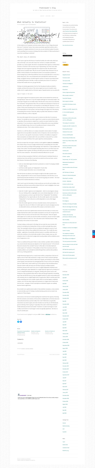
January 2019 (65, 336)
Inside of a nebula (66, 230)
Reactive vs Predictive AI (50, 331)
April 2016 (64, 413)
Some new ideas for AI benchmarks (70, 190)
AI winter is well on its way (68, 184)
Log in (64, 441)
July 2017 (64, 377)
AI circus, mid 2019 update (68, 134)
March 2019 (65, 330)
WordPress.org (66, 450)
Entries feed (65, 444)
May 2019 (64, 324)
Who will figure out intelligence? (69, 238)
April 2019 (64, 327)
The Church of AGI (66, 80)
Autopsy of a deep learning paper (69, 175)
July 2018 (64, 351)
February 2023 (65, 286)
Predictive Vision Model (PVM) (71, 31)
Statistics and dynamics (35, 331)
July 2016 (64, 407)
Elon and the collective (67, 153)
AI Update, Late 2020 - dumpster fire (70, 109)
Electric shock (65, 198)
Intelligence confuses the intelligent (70, 227)
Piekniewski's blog (47, 8)
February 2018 (65, 363)
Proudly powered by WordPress (24, 458)
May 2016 (64, 410)
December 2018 (66, 339)
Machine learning (29, 348)
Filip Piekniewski (32, 24)
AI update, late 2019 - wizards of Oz (70, 126)
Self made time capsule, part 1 (69, 252)
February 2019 (65, 333)
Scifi (63, 429)
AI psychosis (65, 89)
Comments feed (66, 447)
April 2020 (64, 310)
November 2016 (66, 398)
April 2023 (64, 283)
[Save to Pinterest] (93, 236)
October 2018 (65, 342)
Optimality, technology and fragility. (70, 203)
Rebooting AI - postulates (68, 178)
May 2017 (64, 380)
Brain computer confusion (68, 101)
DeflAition (65, 115)
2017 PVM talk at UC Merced (68, 172)
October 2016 (65, 401)
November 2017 (66, 369)
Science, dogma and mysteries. (54, 354)
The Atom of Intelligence (68, 83)
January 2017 (65, 392)
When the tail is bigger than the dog (70, 206)
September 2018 (66, 345)
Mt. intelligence (66, 201)
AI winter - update (66, 156)
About (53, 15)
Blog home (48, 15)
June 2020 (65, 307)
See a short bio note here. (68, 45)
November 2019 (66, 316)
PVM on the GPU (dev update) (69, 255)
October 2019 (65, 319)
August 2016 (65, 404)
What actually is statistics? (68, 95)
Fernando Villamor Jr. (30, 460)
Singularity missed (66, 74)
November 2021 (66, 298)
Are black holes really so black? (69, 187)
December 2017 (66, 366)
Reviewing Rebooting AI (67, 129)
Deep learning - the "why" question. (70, 159)
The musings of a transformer (69, 123)
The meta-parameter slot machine (69, 241)
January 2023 (65, 289)
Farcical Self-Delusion (20, 354)
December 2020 (66, 304)
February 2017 (65, 389)
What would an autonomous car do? (70, 258)
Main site (42, 15)
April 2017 (64, 383)
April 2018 (64, 360)
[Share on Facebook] (93, 231)
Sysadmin (64, 431)
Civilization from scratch (67, 131)
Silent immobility (66, 219)
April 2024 (64, 277)
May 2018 (64, 357)
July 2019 (64, 321)
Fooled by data (66, 150)
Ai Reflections (65, 86)
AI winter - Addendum (67, 181)
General (23, 348)
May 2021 (64, 301)
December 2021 (66, 295)
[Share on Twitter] (93, 234)
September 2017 (66, 374)
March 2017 (65, 386)
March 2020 (65, 313)
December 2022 (66, 292)
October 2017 (65, 372)
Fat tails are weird (66, 77)
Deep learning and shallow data (69, 137)
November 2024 (66, 274)
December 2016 (66, 395)
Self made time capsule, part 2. (69, 249)
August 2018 (65, 348)
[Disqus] (38, 374)
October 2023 (65, 280)
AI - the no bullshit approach (68, 112)
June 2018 (65, 354)
